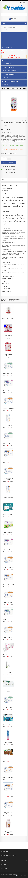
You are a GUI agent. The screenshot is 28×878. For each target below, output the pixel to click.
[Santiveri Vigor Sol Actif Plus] (8, 752)
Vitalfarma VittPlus (8, 602)
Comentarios (6, 182)
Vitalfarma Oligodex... (8, 425)
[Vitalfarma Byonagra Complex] (8, 383)
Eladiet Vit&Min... (8, 742)
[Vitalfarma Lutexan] (8, 453)
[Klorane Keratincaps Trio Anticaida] (8, 682)
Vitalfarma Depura (8, 497)
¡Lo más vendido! (6, 63)
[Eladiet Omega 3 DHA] (8, 507)
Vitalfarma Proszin (8, 549)
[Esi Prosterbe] (8, 665)
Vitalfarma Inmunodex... (8, 777)
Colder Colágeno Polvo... (8, 318)
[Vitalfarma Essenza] (8, 612)
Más (3, 179)
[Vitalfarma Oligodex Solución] (8, 418)
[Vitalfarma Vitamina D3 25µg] (8, 787)
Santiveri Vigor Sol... (8, 760)
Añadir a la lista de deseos (9, 166)
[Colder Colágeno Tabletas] (8, 328)
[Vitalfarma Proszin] (8, 542)
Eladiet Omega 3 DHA (8, 514)
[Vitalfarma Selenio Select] (8, 471)
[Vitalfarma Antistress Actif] (8, 365)
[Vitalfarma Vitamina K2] (8, 577)
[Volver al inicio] (2, 27)
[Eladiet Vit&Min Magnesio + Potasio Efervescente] (8, 735)
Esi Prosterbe (8, 672)
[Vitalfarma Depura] (8, 489)
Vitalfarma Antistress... (8, 373)
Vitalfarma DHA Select (8, 443)
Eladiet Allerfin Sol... (8, 532)
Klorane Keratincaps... (8, 690)
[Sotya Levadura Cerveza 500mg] (8, 824)
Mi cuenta (4, 860)
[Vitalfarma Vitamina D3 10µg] (8, 559)
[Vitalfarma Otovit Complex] (8, 805)
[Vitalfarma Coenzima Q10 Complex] (8, 400)
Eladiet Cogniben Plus (8, 725)
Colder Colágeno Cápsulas (8, 355)
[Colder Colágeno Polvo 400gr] (8, 310)
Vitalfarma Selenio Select (8, 479)
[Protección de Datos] (21, 875)
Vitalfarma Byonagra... (8, 390)
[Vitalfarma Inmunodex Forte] (8, 770)
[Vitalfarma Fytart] (8, 630)
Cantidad (3, 157)
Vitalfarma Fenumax (8, 707)
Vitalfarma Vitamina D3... (8, 567)
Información (5, 77)
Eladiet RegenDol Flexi (8, 655)
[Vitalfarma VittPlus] (8, 595)
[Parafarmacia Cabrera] (14, 7)
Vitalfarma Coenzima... (8, 408)
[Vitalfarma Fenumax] (8, 700)
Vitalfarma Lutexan (8, 460)
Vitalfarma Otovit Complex (8, 813)
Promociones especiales (9, 70)
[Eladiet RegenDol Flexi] (8, 647)
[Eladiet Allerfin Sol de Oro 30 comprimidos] (8, 524)
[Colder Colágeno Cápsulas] (8, 347)
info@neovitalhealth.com (8, 291)
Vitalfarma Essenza (8, 619)
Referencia (3, 129)
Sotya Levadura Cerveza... (8, 832)
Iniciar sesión (22, 2)
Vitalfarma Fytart (8, 637)
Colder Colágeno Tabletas (8, 336)
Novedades (5, 60)
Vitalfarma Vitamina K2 (8, 584)
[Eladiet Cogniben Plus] (8, 717)
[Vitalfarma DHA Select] (8, 436)
